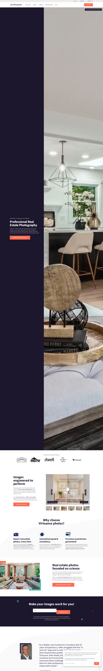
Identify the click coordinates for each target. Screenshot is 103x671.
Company (41, 4)
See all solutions (21, 504)
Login (75, 1)
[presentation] (65, 448)
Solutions (28, 4)
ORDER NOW (88, 4)
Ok (96, 663)
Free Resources (49, 4)
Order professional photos (63, 584)
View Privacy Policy (70, 663)
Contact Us (90, 1)
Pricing (35, 4)
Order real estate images (20, 237)
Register (82, 1)
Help (56, 4)
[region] (82, 658)
